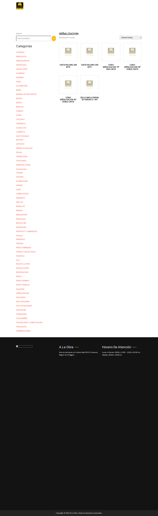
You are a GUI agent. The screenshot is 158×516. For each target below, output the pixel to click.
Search (19, 33)
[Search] (54, 38)
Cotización (138, 6)
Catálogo (113, 6)
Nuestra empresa (98, 6)
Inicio (85, 6)
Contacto (125, 6)
